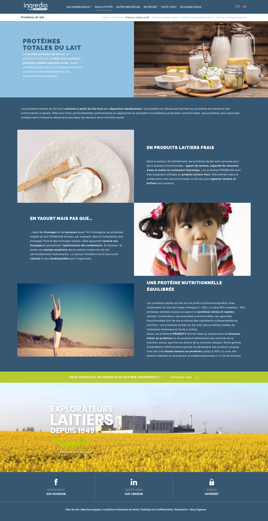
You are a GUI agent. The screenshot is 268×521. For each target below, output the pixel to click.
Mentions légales (91, 509)
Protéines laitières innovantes (231, 17)
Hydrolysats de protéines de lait (197, 17)
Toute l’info (168, 6)
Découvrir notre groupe (76, 451)
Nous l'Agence (198, 509)
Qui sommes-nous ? (79, 6)
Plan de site (73, 509)
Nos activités (104, 6)
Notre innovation (128, 6)
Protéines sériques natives (165, 17)
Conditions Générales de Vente (121, 509)
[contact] (237, 6)
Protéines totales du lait (137, 17)
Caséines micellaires (112, 17)
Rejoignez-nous (190, 6)
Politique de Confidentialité (157, 509)
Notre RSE (150, 6)
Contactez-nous (181, 377)
